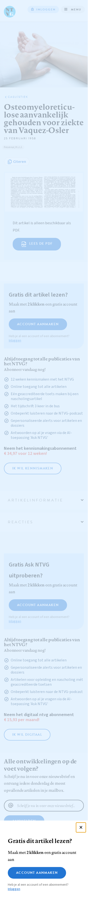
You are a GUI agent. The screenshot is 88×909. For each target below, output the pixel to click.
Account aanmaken (37, 872)
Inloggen (14, 889)
